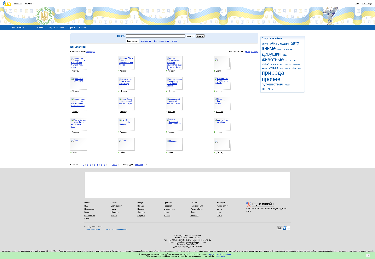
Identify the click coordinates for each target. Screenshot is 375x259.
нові (83, 52)
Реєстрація (367, 3)
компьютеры (277, 64)
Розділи (28, 3)
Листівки (141, 212)
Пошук (140, 203)
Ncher (74, 152)
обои (294, 68)
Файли (114, 215)
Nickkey (75, 71)
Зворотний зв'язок (92, 230)
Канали (82, 27)
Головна (18, 3)
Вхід (357, 3)
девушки (271, 54)
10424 (114, 165)
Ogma (218, 71)
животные (273, 59)
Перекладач (89, 209)
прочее (271, 79)
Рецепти (141, 215)
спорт (287, 84)
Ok (368, 255)
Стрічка (71, 27)
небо (281, 68)
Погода (140, 206)
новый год (287, 68)
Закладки (221, 203)
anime (265, 43)
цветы (268, 88)
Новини (193, 212)
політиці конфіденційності (220, 254)
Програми (168, 203)
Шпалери (115, 212)
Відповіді (194, 215)
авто (294, 43)
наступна (139, 165)
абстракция (279, 43)
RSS (86, 206)
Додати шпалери (56, 27)
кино (265, 64)
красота (296, 65)
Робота (114, 203)
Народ (113, 209)
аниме (269, 48)
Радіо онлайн (263, 204)
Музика (167, 215)
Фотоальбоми (196, 209)
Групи (219, 215)
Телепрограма (196, 206)
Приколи (141, 209)
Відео (86, 212)
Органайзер (89, 215)
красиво (288, 65)
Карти (166, 212)
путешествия (272, 84)
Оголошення (116, 206)
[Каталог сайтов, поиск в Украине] (283, 227)
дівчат (247, 52)
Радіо (86, 218)
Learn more (220, 256)
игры (293, 60)
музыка (273, 67)
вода (279, 49)
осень (299, 68)
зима (286, 60)
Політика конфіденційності (115, 230)
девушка (288, 49)
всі (242, 52)
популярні (90, 52)
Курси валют (222, 206)
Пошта (87, 203)
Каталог (193, 203)
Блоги (219, 209)
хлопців (254, 52)
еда (284, 54)
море (264, 68)
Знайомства (169, 209)
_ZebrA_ (219, 152)
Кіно (219, 212)
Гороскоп (168, 206)
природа (273, 72)
